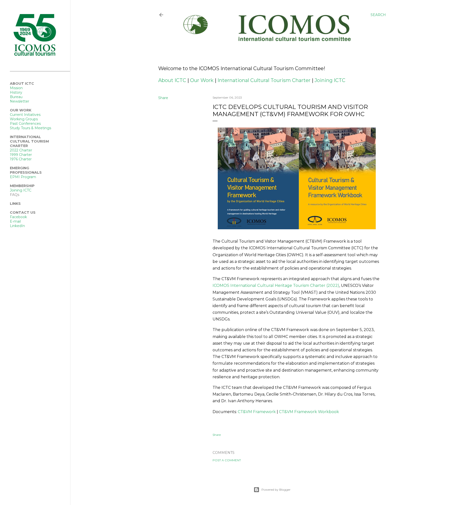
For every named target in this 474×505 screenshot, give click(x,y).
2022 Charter (21, 150)
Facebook (18, 217)
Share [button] (163, 98)
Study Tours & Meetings (30, 128)
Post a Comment (227, 460)
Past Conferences (25, 123)
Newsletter (19, 101)
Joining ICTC (330, 80)
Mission (16, 88)
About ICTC (172, 80)
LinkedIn (17, 226)
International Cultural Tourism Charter (264, 80)
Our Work (202, 80)
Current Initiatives (25, 114)
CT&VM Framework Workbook (309, 411)
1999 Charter (21, 154)
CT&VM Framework (257, 411)
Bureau (16, 97)
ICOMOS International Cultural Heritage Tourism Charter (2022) (276, 285)
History (16, 92)
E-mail (15, 221)
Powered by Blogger (276, 489)
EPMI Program (23, 177)
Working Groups (24, 119)
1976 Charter (21, 159)
